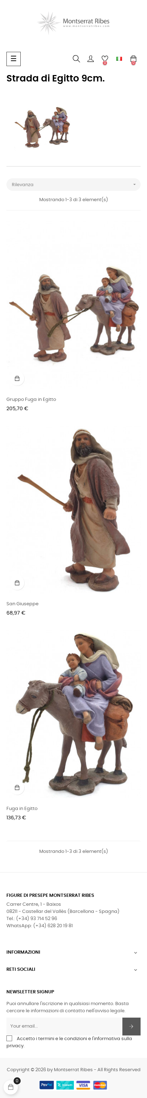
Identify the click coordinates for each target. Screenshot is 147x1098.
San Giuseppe (22, 604)
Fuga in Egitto (21, 808)
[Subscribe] (131, 1026)
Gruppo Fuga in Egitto (31, 399)
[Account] (90, 59)
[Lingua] (119, 59)
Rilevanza (74, 184)
